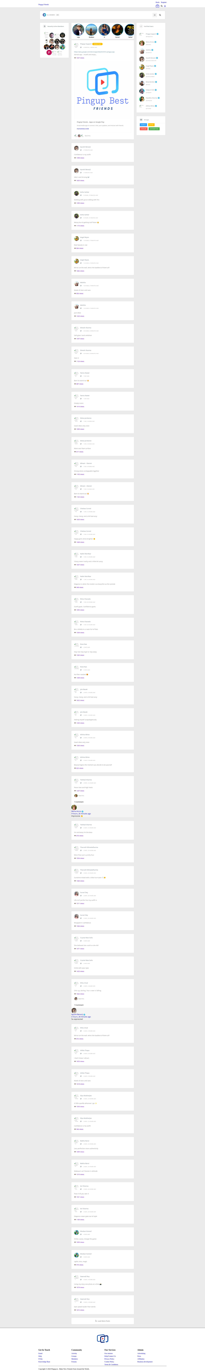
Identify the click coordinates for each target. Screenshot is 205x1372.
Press (139, 1356)
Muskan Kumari (86, 1231)
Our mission (108, 1353)
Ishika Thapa (84, 1050)
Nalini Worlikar (85, 554)
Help (40, 1356)
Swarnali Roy (85, 1276)
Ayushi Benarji (85, 147)
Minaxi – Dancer (86, 463)
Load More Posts (104, 1321)
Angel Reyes (84, 237)
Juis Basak (83, 689)
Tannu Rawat (84, 373)
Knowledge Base (44, 1362)
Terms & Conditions (111, 1364)
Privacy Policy (109, 1359)
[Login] (165, 6)
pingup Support (86, 44)
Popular (143, 129)
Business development (144, 1362)
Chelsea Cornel (85, 509)
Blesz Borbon (150, 82)
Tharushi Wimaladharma (89, 847)
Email (40, 1353)
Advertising (141, 1353)
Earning (134, 6)
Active (151, 124)
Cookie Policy (109, 1362)
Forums (74, 1362)
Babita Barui (84, 1141)
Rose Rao (83, 644)
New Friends (112, 6)
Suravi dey (84, 892)
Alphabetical (154, 129)
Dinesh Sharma (85, 328)
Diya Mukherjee (86, 1096)
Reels (157, 2)
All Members (53, 15)
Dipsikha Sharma (151, 98)
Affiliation (140, 1359)
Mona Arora (76, 811)
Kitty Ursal (84, 983)
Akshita (83, 283)
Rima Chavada (85, 599)
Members (74, 1359)
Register (164, 2)
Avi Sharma (84, 1186)
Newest (143, 124)
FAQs (40, 1359)
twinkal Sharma (86, 780)
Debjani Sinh (150, 90)
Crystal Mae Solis (86, 938)
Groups (124, 6)
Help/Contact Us (110, 1356)
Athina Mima (84, 735)
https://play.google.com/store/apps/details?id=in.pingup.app (94, 52)
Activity (100, 6)
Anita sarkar (84, 192)
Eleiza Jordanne (85, 418)
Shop (143, 6)
